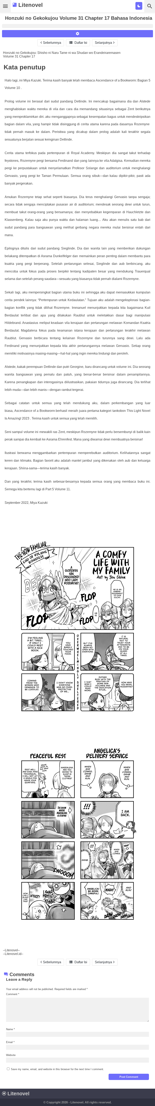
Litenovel (30, 5)
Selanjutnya (104, 42)
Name (10, 1029)
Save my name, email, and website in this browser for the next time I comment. (57, 1069)
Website (11, 1055)
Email (10, 1042)
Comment (12, 994)
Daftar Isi (78, 42)
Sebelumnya (51, 42)
